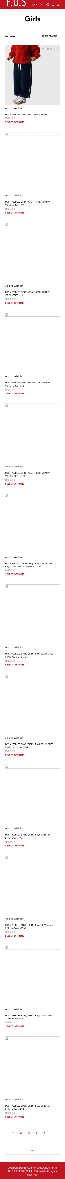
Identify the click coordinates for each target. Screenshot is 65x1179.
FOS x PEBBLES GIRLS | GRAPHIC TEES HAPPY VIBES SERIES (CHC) (27, 474)
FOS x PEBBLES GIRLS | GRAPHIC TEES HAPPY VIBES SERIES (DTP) (27, 384)
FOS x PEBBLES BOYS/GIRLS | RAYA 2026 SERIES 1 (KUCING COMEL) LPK (29, 655)
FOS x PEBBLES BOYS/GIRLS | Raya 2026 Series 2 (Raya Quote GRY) (29, 836)
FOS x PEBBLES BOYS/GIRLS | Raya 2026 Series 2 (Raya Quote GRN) (29, 926)
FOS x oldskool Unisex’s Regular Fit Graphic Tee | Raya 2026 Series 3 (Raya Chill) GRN (29, 565)
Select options (14, 122)
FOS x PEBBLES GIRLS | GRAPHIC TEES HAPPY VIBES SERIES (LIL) (27, 294)
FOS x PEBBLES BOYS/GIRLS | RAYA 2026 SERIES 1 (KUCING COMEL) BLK (29, 746)
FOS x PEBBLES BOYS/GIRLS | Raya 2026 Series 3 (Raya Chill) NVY (29, 1017)
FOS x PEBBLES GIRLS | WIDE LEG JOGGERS (27, 114)
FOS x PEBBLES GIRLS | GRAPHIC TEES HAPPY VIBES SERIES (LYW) (27, 203)
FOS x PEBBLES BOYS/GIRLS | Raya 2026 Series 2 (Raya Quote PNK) (29, 1107)
